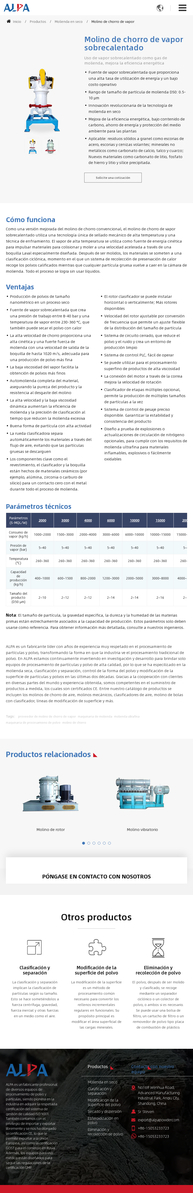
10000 (134, 520)
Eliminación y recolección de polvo (158, 970)
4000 (88, 520)
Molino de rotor (50, 829)
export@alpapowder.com (158, 1120)
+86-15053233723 (153, 1128)
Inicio (16, 21)
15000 (160, 520)
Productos (38, 21)
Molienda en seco (69, 21)
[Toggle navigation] (182, 7)
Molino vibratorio (142, 829)
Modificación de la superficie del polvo (96, 970)
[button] (83, 843)
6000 (111, 520)
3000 (65, 520)
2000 (42, 520)
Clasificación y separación (35, 970)
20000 (187, 520)
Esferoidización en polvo (103, 1120)
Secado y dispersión (104, 1111)
